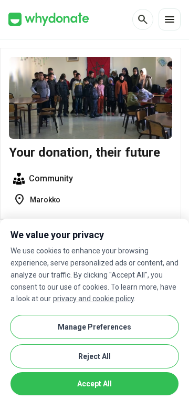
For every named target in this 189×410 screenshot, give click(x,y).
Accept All (94, 384)
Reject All (94, 356)
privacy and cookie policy (93, 298)
